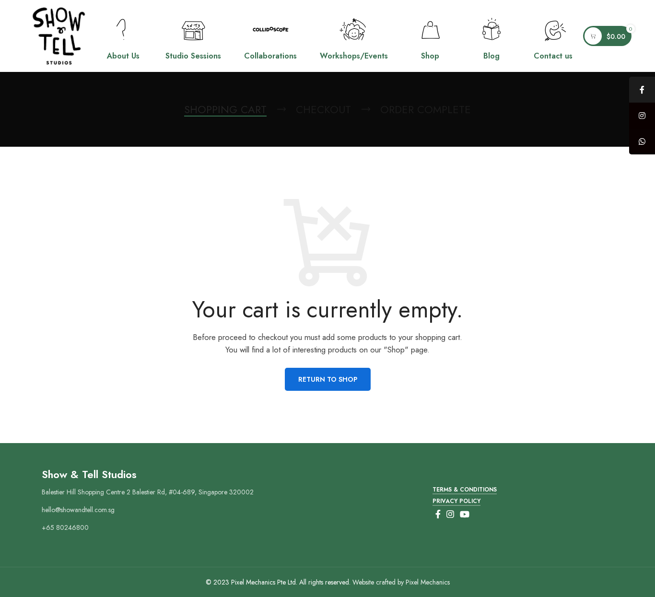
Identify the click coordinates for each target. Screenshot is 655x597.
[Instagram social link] (450, 514)
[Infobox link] (123, 36)
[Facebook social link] (438, 514)
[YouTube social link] (464, 514)
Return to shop (327, 379)
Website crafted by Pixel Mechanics (401, 582)
